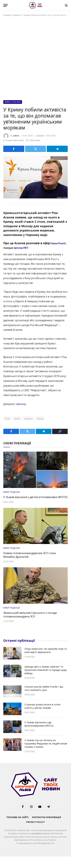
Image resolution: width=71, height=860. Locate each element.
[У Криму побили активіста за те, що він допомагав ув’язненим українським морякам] (35, 177)
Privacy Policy (35, 822)
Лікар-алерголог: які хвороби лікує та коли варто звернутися (45, 650)
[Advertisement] (35, 57)
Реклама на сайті (18, 817)
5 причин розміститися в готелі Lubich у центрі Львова (42, 706)
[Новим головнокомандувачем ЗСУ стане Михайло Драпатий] (35, 526)
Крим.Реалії (58, 243)
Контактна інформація (46, 817)
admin (16, 135)
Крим (17, 418)
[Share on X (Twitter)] (35, 149)
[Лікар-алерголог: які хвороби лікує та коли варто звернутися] (12, 653)
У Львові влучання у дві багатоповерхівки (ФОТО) (35, 497)
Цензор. (21, 404)
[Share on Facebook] (13, 149)
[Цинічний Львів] (35, 5)
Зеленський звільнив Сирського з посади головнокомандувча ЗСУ (30, 614)
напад (39, 418)
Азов (7, 418)
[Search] (66, 5)
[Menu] (5, 5)
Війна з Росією (13, 102)
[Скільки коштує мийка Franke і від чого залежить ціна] (12, 691)
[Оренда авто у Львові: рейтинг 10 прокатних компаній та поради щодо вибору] (12, 671)
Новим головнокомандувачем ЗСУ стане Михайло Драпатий (29, 555)
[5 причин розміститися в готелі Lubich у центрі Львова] (12, 709)
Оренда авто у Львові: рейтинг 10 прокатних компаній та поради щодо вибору (45, 670)
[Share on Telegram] (57, 149)
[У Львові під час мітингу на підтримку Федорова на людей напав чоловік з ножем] (12, 744)
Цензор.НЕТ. (21, 247)
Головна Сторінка (11, 15)
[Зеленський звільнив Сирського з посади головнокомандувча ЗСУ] (35, 585)
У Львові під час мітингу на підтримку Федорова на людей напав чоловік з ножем (45, 743)
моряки (28, 418)
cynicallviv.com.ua (41, 833)
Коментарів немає (15, 140)
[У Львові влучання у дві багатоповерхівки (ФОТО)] (35, 470)
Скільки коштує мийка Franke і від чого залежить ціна (43, 688)
